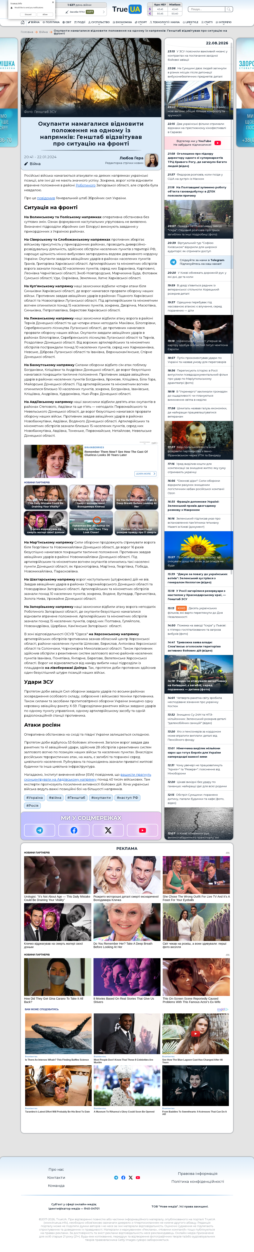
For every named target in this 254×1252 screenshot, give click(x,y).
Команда (56, 1185)
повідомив (46, 198)
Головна (27, 32)
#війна (55, 798)
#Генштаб (76, 798)
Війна (43, 32)
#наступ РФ (127, 798)
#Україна (34, 798)
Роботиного (86, 185)
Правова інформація (198, 1173)
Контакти (56, 1177)
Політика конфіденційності (197, 1181)
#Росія (32, 805)
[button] (55, 12)
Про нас (56, 1169)
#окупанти (101, 798)
